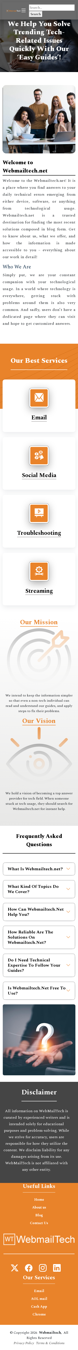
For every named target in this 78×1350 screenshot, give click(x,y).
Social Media (39, 475)
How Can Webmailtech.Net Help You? (36, 912)
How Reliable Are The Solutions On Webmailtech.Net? (30, 937)
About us (39, 1207)
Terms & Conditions (50, 1343)
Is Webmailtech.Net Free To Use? (37, 991)
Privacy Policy (24, 1343)
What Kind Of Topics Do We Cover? (33, 889)
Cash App (39, 1306)
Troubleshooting (39, 533)
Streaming (39, 591)
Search (36, 14)
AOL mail (39, 1299)
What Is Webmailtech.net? (35, 869)
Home (39, 1199)
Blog (39, 1215)
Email (39, 417)
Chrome (39, 1314)
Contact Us (39, 1223)
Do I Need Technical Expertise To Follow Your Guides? (34, 965)
